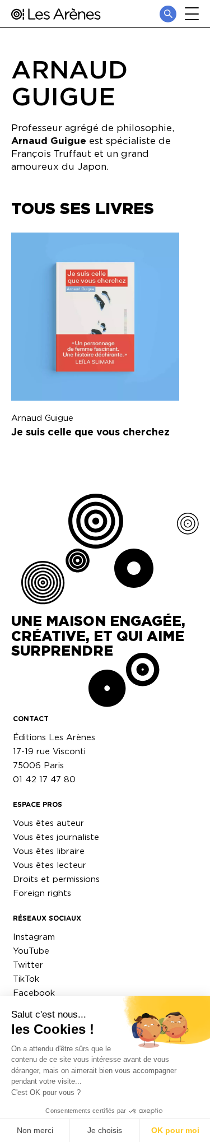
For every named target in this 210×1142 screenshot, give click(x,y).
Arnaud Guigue (42, 417)
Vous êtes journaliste (56, 837)
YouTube (31, 950)
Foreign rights (42, 893)
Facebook (34, 992)
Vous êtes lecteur (49, 865)
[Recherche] (168, 14)
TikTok (26, 978)
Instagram (34, 936)
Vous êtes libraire (49, 851)
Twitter (28, 964)
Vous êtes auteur (48, 823)
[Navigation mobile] (192, 13)
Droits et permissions (56, 879)
